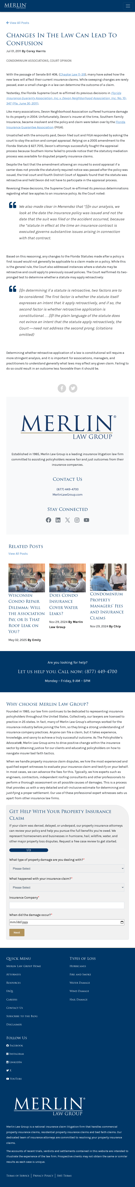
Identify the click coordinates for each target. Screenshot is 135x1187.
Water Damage (80, 983)
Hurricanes (78, 966)
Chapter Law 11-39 (72, 74)
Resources (13, 983)
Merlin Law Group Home (23, 966)
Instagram (16, 1054)
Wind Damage (79, 991)
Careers (11, 1000)
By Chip (115, 626)
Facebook (16, 1045)
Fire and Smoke (80, 974)
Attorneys (13, 974)
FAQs (9, 991)
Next (17, 932)
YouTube (15, 1079)
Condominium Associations (27, 61)
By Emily (34, 640)
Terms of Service (17, 1176)
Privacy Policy (43, 1176)
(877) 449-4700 (67, 489)
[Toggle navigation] (128, 6)
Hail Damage (79, 1000)
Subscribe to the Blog (22, 1016)
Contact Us (14, 1008)
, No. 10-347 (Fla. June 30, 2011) (66, 98)
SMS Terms (64, 1176)
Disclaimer (14, 1024)
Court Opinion (61, 61)
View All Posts (19, 23)
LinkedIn (15, 1062)
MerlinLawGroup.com (68, 495)
